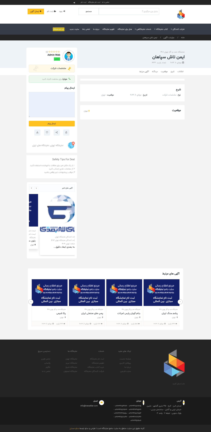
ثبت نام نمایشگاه (94, 2)
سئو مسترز (74, 428)
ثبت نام (83, 2)
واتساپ (47, 363)
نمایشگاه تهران (56, 145)
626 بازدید (96, 323)
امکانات (180, 71)
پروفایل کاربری (125, 363)
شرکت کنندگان (178, 29)
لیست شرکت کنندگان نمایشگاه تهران (58, 230)
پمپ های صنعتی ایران (129, 313)
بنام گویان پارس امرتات (166, 313)
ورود (61, 11)
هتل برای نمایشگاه (125, 29)
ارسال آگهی (34, 11)
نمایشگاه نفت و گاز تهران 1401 (172, 52)
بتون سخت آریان (63, 240)
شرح (172, 71)
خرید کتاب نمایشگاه (96, 367)
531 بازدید (59, 323)
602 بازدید (134, 323)
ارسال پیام (52, 123)
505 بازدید (171, 323)
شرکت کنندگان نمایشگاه (94, 371)
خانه (183, 37)
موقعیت (164, 71)
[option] (52, 221)
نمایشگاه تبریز (71, 363)
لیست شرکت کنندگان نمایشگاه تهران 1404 (56, 234)
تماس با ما (105, 2)
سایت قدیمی (125, 371)
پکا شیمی (98, 313)
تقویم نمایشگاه (108, 29)
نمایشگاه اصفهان (70, 371)
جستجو (89, 11)
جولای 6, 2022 (176, 62)
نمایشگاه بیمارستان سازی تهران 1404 (58, 237)
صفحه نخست (125, 359)
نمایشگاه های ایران (40, 145)
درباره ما (96, 29)
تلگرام (48, 367)
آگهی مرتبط (144, 71)
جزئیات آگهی (168, 37)
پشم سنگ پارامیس (56, 313)
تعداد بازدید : (159, 62)
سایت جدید (74, 29)
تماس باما (86, 29)
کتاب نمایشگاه (161, 29)
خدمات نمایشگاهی (143, 29)
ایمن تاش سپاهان (150, 37)
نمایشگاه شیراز (71, 367)
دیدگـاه (155, 71)
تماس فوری (45, 359)
